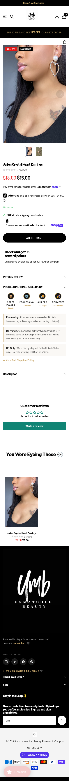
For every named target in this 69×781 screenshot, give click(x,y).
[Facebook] (23, 661)
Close (34, 677)
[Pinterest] (31, 661)
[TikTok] (14, 661)
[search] (12, 16)
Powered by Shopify (52, 741)
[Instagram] (6, 661)
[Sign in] (57, 16)
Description (10, 374)
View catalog (5, 16)
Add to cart (34, 238)
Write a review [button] (34, 426)
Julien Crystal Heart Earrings (21, 533)
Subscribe (62, 720)
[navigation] (29, 151)
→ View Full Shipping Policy (18, 360)
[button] (63, 42)
